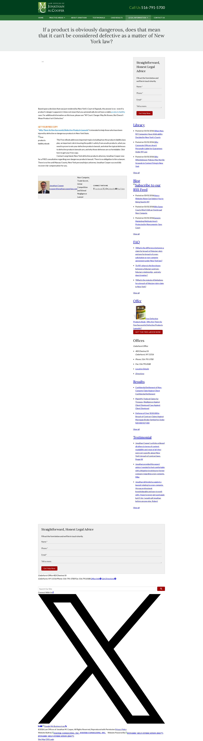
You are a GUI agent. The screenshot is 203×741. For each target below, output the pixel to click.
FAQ (136, 242)
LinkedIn (111, 189)
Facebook (98, 189)
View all (136, 173)
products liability (118, 112)
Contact (159, 18)
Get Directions (108, 578)
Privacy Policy (121, 729)
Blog (136, 181)
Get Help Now (144, 113)
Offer (137, 301)
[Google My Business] (54, 726)
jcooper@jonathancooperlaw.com (63, 189)
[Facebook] (53, 592)
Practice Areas (56, 18)
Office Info (95, 578)
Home (40, 18)
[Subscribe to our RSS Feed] (149, 189)
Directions (139, 373)
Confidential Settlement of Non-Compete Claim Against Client (148, 390)
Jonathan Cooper (56, 185)
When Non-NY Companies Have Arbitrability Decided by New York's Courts (149, 134)
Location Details (142, 369)
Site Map (41, 739)
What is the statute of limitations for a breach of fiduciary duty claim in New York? (149, 283)
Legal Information (137, 18)
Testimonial (142, 437)
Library (139, 125)
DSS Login (50, 739)
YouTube (121, 189)
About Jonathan (79, 18)
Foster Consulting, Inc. (93, 733)
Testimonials (99, 18)
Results (117, 18)
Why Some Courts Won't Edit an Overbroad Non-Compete (149, 209)
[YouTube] (41, 726)
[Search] (161, 589)
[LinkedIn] (39, 726)
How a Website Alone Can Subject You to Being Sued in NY (149, 198)
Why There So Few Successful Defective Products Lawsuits (63, 130)
